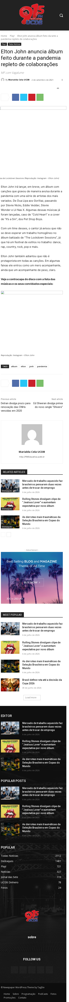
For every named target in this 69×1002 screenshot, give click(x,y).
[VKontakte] (49, 969)
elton (23, 366)
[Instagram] (40, 969)
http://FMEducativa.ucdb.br (32, 457)
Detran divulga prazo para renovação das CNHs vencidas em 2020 (15, 407)
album (14, 366)
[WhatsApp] (40, 97)
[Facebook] (15, 97)
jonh (31, 366)
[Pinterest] (31, 97)
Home (4, 35)
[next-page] (9, 534)
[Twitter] (23, 97)
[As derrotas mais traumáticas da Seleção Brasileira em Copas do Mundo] (10, 522)
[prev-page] (3, 534)
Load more (30, 697)
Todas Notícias (14, 44)
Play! (12, 35)
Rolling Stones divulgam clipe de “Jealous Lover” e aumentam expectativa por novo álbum (41, 502)
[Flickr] (31, 969)
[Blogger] (14, 969)
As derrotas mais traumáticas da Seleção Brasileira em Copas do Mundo (41, 520)
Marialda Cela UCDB (18, 79)
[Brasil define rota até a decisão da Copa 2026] (10, 684)
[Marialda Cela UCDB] (3, 80)
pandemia (42, 366)
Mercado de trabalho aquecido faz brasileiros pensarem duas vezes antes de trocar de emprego (42, 484)
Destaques (7, 491)
